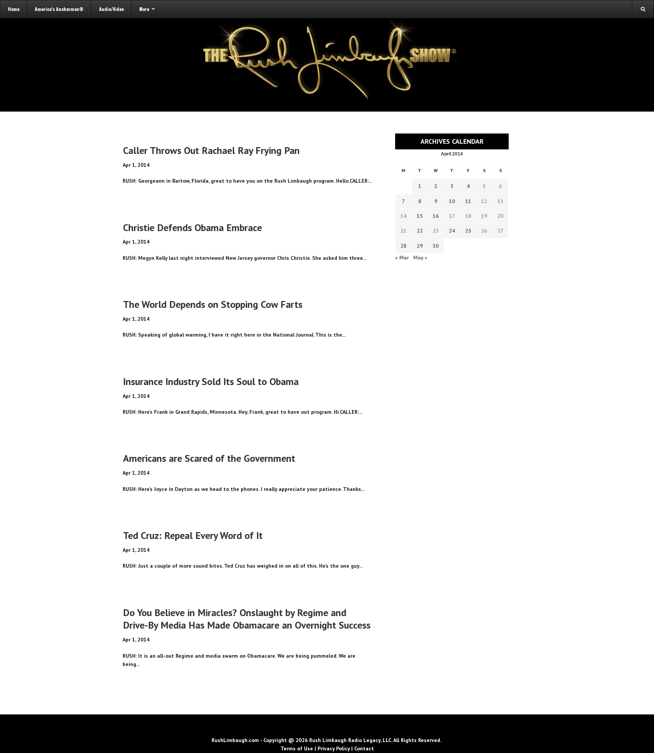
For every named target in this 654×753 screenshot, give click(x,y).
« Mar (402, 257)
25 (468, 230)
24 (452, 230)
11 (468, 201)
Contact (364, 748)
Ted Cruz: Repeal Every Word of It (193, 535)
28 (403, 245)
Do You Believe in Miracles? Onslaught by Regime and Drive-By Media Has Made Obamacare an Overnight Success (247, 619)
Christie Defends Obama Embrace (192, 227)
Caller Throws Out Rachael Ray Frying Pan (211, 150)
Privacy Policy (334, 748)
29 (420, 245)
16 (436, 216)
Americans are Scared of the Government (209, 458)
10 (452, 201)
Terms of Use (296, 748)
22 (420, 230)
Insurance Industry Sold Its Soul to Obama (211, 381)
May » (420, 257)
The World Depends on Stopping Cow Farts (212, 304)
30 (436, 245)
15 (420, 216)
